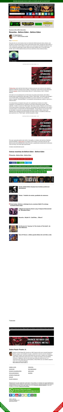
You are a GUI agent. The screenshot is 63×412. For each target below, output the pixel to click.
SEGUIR (41, 4)
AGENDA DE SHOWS (28, 17)
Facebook (48, 169)
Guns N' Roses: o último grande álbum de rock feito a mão (35, 234)
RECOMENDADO (32, 369)
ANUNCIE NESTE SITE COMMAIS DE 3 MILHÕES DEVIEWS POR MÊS (58, 407)
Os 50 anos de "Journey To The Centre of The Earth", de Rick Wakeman (34, 226)
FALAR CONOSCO (49, 4)
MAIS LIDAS (31, 371)
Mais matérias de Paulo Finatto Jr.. (20, 362)
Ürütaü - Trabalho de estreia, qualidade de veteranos (33, 195)
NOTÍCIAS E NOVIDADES (15, 17)
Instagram (13, 172)
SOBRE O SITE (12, 4)
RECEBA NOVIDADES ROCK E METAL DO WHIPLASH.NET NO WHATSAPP (31, 1)
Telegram (41, 169)
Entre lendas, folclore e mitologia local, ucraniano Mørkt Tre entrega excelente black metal (29, 204)
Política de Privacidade (24, 386)
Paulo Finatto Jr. (18, 35)
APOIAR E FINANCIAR (14, 375)
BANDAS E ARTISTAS (45, 17)
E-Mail (40, 172)
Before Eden (23, 29)
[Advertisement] (19, 127)
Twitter (19, 172)
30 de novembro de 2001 (23, 36)
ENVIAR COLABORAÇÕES (31, 4)
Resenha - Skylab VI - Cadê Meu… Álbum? (31, 217)
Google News (33, 172)
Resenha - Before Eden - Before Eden (20, 155)
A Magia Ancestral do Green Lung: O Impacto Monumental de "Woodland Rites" (35, 209)
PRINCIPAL (30, 367)
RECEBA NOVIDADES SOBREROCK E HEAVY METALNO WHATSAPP (4, 407)
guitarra (15, 91)
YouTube (25, 172)
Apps (44, 172)
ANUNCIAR (20, 4)
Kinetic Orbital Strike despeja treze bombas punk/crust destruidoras (34, 187)
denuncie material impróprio (40, 385)
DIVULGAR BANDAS (14, 373)
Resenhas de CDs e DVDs (14, 29)
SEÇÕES (37, 17)
